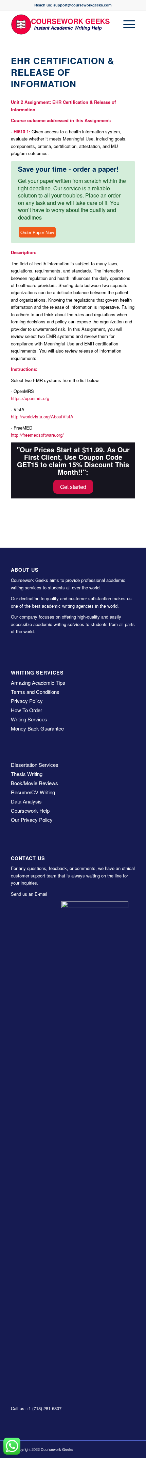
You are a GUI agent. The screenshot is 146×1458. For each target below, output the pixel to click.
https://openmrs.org (30, 398)
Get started (73, 487)
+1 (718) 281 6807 (43, 1408)
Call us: (18, 1408)
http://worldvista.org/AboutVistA (42, 416)
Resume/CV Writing (33, 792)
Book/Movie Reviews (34, 783)
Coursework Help (30, 810)
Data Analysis (26, 801)
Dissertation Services (34, 764)
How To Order (26, 710)
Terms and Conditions (35, 691)
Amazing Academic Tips (38, 682)
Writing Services (29, 719)
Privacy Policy (27, 700)
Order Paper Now (37, 232)
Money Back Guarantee (37, 728)
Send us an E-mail (29, 894)
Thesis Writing (26, 773)
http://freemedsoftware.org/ (37, 435)
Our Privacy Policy (32, 819)
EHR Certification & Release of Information (62, 72)
